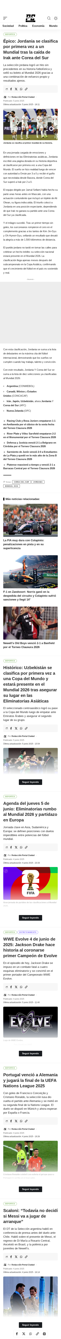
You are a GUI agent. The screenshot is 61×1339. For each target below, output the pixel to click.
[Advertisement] (31, 6)
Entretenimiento (28, 932)
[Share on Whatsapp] (21, 89)
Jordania (38, 482)
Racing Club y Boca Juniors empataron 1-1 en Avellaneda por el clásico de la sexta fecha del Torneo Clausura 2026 (29, 424)
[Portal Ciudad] (30, 18)
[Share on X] (16, 89)
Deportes (10, 34)
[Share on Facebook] (11, 89)
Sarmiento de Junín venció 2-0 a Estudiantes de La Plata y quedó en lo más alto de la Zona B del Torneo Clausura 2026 (30, 455)
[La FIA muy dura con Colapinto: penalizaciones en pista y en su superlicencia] (30, 520)
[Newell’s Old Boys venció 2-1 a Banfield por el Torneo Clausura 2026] (30, 623)
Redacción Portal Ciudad (23, 97)
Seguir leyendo (30, 782)
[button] (6, 18)
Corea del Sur (21, 482)
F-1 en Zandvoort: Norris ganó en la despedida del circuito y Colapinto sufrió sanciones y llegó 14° (29, 595)
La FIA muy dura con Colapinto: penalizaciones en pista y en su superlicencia (23, 544)
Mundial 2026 (11, 486)
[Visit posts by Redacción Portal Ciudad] (5, 97)
